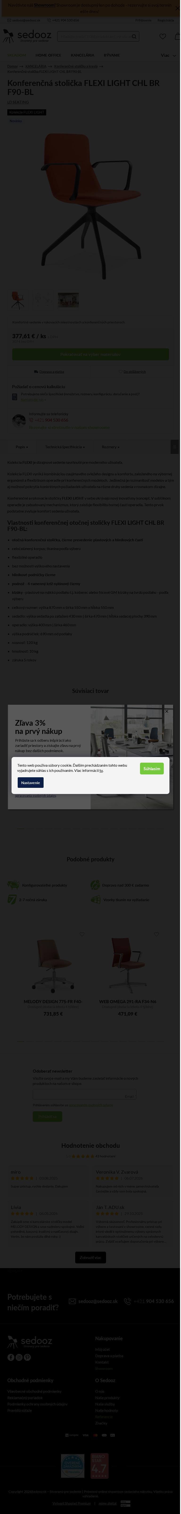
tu (101, 770)
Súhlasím (152, 768)
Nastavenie (30, 782)
